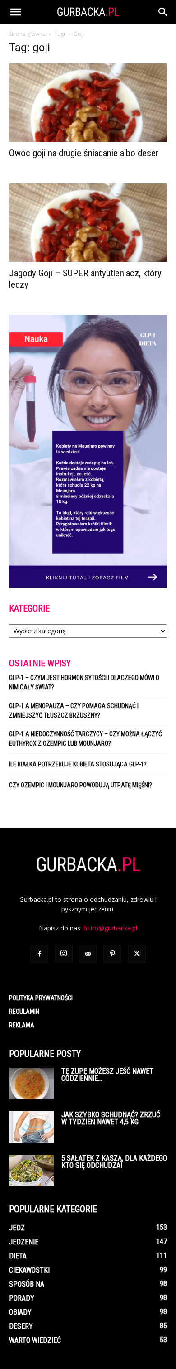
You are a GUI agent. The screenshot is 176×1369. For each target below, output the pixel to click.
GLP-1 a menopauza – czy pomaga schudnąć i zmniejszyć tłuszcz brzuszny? (74, 710)
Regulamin (24, 1011)
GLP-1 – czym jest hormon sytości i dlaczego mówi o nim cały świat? (84, 682)
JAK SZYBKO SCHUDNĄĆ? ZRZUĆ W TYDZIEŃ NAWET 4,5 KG (110, 1118)
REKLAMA (21, 1025)
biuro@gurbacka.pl (110, 928)
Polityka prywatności (41, 998)
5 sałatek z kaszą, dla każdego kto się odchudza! (114, 1162)
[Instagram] (64, 954)
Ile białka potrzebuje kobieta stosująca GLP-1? (78, 764)
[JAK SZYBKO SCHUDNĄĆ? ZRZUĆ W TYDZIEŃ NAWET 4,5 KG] (31, 1127)
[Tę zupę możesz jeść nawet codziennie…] (31, 1083)
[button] (15, 12)
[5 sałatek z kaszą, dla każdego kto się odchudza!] (31, 1170)
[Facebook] (39, 954)
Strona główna (27, 34)
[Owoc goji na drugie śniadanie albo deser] (88, 102)
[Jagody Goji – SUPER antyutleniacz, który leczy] (88, 222)
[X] (137, 954)
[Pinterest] (112, 954)
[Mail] (88, 954)
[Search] (163, 12)
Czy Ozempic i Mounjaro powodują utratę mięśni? (81, 785)
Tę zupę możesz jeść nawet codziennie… (107, 1075)
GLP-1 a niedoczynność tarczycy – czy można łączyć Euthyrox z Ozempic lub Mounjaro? (85, 738)
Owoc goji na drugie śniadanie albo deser (83, 153)
